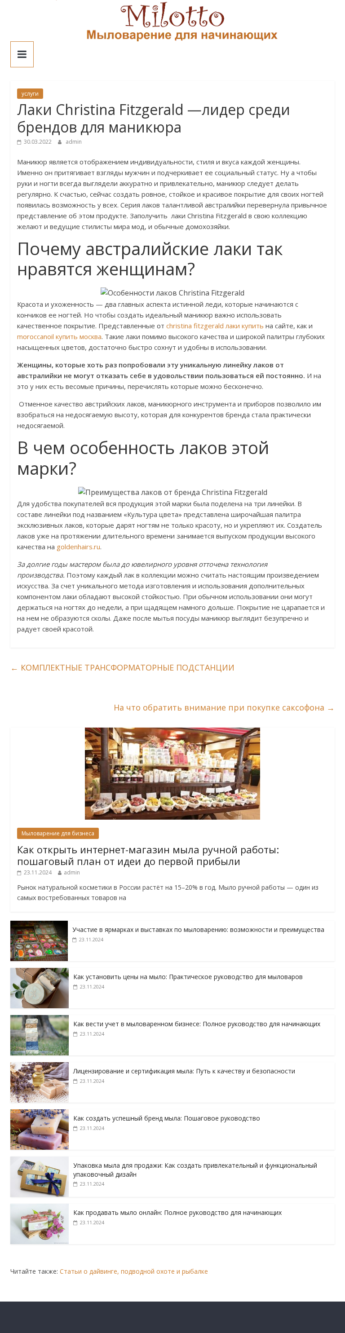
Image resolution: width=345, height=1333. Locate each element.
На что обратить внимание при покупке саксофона (224, 707)
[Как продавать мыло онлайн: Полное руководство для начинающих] (39, 1208)
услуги (30, 93)
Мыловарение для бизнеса (58, 833)
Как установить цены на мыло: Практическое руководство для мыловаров (188, 976)
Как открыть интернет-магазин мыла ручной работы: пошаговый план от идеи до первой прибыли (148, 855)
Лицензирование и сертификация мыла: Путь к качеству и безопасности (184, 1071)
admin (74, 142)
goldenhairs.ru (78, 546)
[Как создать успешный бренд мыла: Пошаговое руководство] (39, 1114)
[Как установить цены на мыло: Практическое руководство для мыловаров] (39, 972)
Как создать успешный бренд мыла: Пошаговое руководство (166, 1118)
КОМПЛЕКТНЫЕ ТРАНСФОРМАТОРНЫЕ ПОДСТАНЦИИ (122, 667)
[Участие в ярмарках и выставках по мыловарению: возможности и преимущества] (39, 925)
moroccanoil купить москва (59, 336)
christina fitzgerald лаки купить (215, 325)
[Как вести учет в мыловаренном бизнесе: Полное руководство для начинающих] (39, 1019)
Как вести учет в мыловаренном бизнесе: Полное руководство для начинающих (196, 1024)
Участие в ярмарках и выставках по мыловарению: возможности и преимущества (198, 929)
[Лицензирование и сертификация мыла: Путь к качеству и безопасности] (39, 1067)
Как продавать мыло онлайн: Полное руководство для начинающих (177, 1212)
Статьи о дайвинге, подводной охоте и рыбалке (134, 1271)
